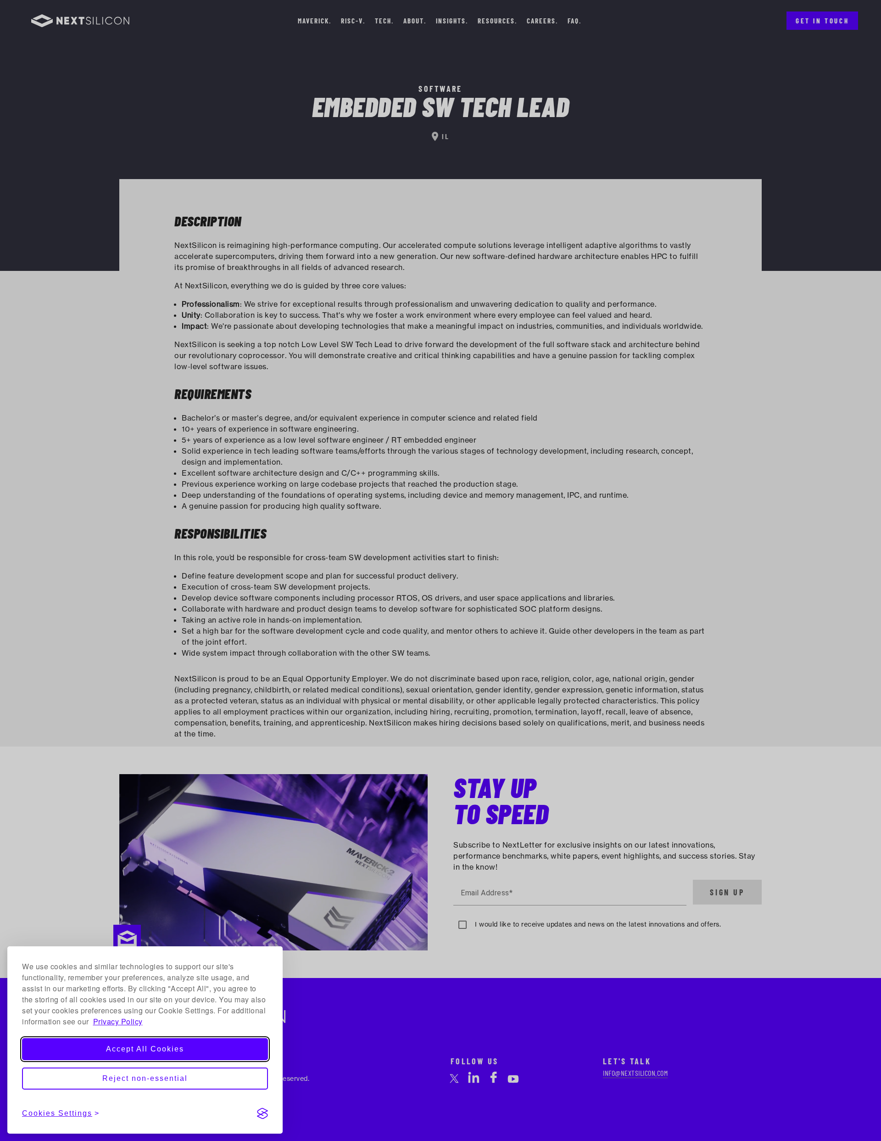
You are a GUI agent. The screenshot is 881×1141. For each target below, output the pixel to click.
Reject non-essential (145, 1078)
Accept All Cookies (145, 1049)
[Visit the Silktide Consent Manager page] (262, 1113)
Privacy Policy (118, 1021)
